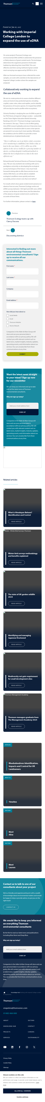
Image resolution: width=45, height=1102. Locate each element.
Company (9, 289)
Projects (6, 1032)
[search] (33, 3)
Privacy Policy (7, 1058)
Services (6, 1037)
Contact (31, 1026)
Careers (31, 1032)
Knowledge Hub (15, 992)
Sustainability (33, 1037)
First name (10, 266)
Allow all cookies (22, 1091)
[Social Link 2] (12, 1047)
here (33, 201)
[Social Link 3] (19, 1047)
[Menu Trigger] (41, 3)
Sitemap (5, 1067)
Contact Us (10, 907)
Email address (11, 300)
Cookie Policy (7, 1063)
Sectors (31, 1020)
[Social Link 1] (4, 1047)
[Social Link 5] (34, 1047)
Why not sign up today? (15, 397)
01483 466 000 (10, 1013)
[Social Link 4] (26, 1047)
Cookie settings (22, 1097)
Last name (10, 277)
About (5, 1020)
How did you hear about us (15, 312)
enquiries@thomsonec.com (15, 1008)
